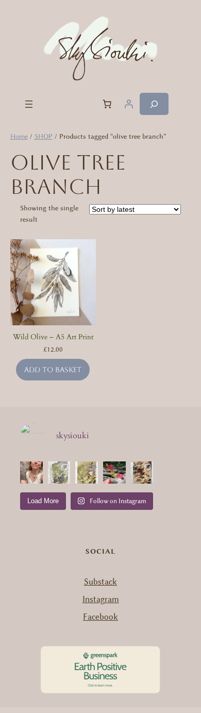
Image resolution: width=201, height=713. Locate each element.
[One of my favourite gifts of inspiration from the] (114, 472)
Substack (100, 582)
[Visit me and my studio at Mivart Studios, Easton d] (31, 472)
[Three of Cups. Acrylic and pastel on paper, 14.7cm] (86, 472)
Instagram (100, 599)
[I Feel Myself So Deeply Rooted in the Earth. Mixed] (142, 472)
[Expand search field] (154, 104)
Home (19, 136)
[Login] (129, 104)
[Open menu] (29, 104)
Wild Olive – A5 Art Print (53, 337)
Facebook (100, 617)
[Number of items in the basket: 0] (107, 104)
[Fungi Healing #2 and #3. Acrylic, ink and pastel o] (59, 472)
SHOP (44, 136)
